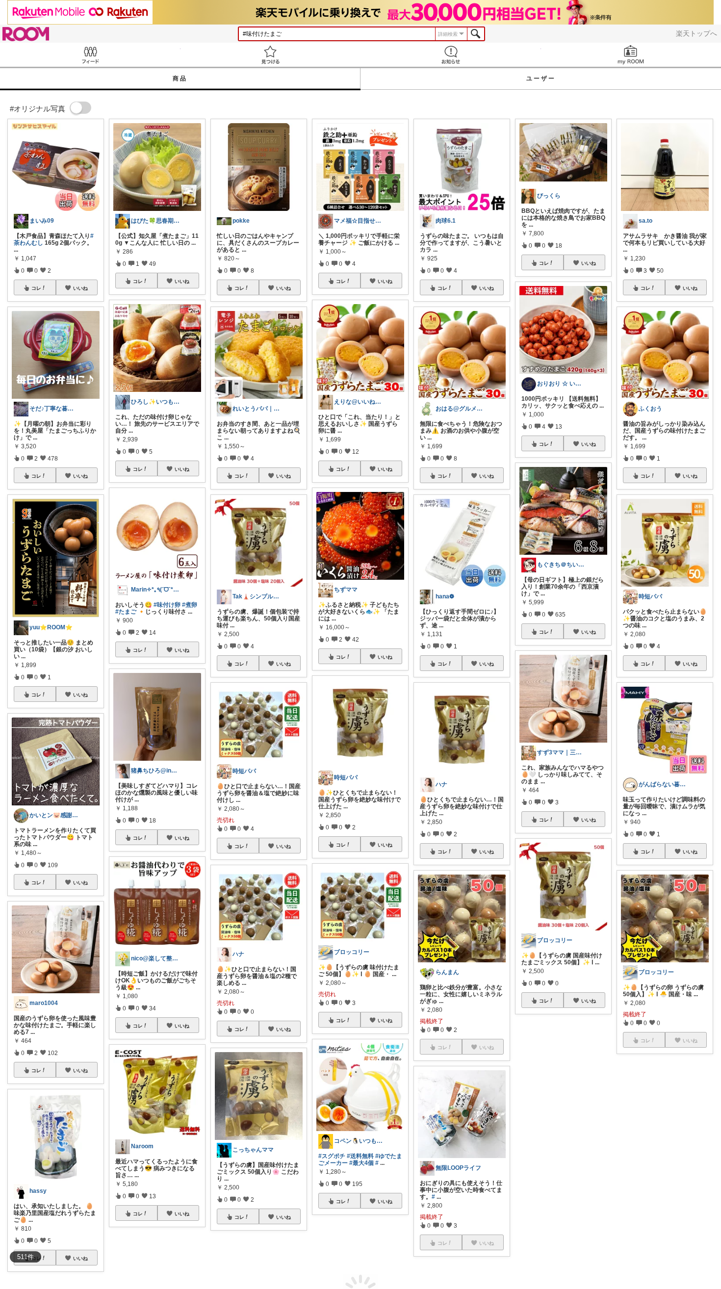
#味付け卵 (167, 604)
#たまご (125, 611)
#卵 (672, 1158)
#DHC (529, 1136)
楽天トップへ (696, 33)
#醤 (681, 1158)
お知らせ (450, 55)
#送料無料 (360, 1156)
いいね (80, 287)
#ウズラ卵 (654, 1158)
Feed (90, 55)
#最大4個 (361, 1163)
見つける (270, 55)
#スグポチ (331, 1156)
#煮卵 (189, 604)
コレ (36, 287)
